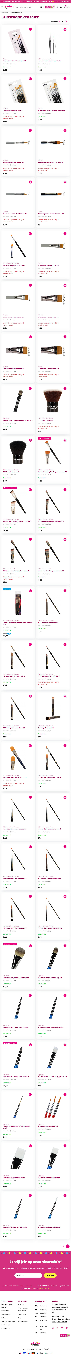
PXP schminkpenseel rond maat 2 (14, 829)
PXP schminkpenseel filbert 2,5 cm (15, 777)
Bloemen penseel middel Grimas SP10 (51, 214)
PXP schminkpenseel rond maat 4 (14, 879)
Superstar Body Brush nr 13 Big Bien (50, 978)
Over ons (21, 1304)
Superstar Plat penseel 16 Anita (14, 1178)
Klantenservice (7, 1301)
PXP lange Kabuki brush (46, 728)
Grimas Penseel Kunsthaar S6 (13, 162)
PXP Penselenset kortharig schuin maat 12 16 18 (17, 623)
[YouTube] (62, 1328)
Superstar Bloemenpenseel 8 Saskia (50, 1027)
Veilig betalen (6, 1314)
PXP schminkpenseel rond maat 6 (14, 928)
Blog (19, 1318)
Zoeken (41, 7)
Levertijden (5, 1311)
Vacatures (22, 1314)
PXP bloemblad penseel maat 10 (14, 676)
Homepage (5, 13)
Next (68, 1246)
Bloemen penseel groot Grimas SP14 (50, 162)
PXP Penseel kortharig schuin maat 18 (51, 571)
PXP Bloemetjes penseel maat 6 (14, 265)
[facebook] (67, 1328)
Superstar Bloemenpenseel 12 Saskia (16, 1077)
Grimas (5, 59)
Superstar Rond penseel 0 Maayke (15, 1227)
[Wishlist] (61, 7)
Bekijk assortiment (2, 7)
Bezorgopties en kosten (7, 1305)
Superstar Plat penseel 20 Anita (49, 1178)
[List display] (69, 21)
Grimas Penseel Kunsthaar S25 (13, 369)
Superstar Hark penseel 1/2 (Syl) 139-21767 (52, 1077)
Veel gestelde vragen (8, 1321)
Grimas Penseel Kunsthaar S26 (48, 369)
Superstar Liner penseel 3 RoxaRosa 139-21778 (17, 1127)
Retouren (4, 1318)
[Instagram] (53, 1328)
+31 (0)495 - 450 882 (42, 1289)
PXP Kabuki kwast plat (45, 420)
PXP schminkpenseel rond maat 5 (49, 879)
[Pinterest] (57, 1328)
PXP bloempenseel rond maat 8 (14, 728)
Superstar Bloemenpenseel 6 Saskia (15, 1027)
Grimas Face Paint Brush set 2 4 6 (14, 61)
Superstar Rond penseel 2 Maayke (50, 1227)
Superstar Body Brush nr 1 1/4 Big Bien (16, 978)
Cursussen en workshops (23, 1309)
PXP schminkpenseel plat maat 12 (49, 777)
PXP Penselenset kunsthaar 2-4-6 (49, 61)
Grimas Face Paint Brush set (13, 110)
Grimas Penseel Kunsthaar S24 (48, 317)
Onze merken (23, 1321)
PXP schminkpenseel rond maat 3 (49, 829)
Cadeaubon (5, 1329)
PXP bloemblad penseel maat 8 (48, 623)
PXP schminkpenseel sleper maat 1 (50, 928)
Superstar (6, 418)
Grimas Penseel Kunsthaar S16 (48, 265)
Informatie (22, 1301)
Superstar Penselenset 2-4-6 (48, 1126)
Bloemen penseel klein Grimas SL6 (15, 214)
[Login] (57, 7)
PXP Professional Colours (46, 59)
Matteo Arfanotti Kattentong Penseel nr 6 (17, 420)
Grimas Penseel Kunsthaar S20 (13, 317)
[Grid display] (66, 21)
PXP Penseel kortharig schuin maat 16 (16, 571)
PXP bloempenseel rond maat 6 (49, 676)
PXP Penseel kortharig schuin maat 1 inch (17, 521)
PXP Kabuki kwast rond (11, 472)
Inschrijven (50, 1275)
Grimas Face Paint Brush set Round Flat (51, 110)
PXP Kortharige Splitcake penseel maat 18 (52, 472)
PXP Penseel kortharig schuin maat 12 (51, 521)
